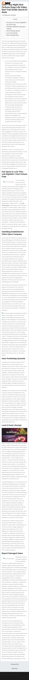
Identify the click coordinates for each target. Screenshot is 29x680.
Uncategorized (6, 15)
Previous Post (15, 664)
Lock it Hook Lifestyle (11, 33)
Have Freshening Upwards (13, 31)
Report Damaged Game (12, 35)
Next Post (14, 668)
